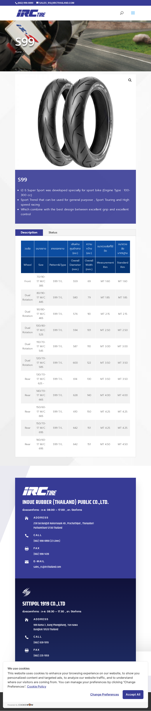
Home (18, 52)
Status (53, 232)
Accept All (133, 694)
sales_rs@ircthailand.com (47, 567)
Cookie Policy (36, 686)
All (26, 52)
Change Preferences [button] (104, 694)
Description (29, 232)
